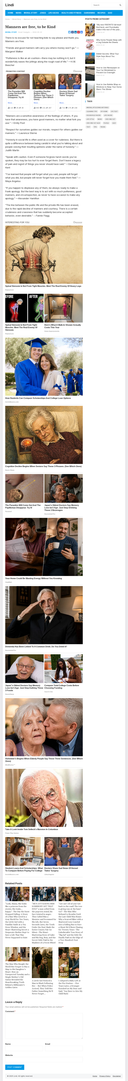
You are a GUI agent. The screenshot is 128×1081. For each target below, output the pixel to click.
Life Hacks (53, 13)
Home (10, 13)
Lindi (9, 5)
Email (47, 1044)
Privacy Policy (105, 1076)
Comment (10, 1011)
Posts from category (97, 19)
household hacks (93, 115)
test (88, 127)
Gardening (89, 13)
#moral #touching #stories (97, 107)
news (100, 119)
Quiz (110, 13)
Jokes (43, 13)
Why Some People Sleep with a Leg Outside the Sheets (109, 41)
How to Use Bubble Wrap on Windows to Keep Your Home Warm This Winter (109, 86)
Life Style (90, 119)
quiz (114, 123)
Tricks (102, 127)
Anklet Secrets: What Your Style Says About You (107, 55)
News (18, 13)
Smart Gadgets (24, 32)
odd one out (110, 119)
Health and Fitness (71, 13)
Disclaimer (117, 1076)
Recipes (101, 13)
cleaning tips (91, 111)
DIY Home (104, 111)
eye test (114, 111)
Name (8, 1044)
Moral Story (30, 13)
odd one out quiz (93, 123)
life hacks (108, 115)
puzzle (106, 123)
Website (9, 1055)
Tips (95, 127)
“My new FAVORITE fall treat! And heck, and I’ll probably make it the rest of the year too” (108, 27)
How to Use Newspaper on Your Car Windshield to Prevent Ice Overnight (108, 70)
